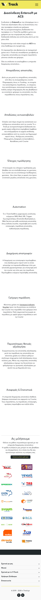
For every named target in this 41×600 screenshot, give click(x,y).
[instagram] (22, 595)
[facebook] (18, 595)
